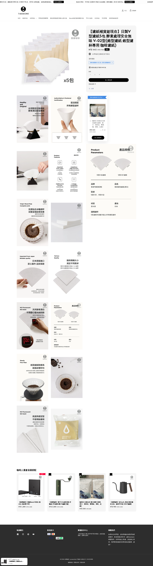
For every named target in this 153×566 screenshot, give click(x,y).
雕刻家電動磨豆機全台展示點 (58, 18)
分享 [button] (92, 88)
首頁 (19, 18)
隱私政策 (76, 562)
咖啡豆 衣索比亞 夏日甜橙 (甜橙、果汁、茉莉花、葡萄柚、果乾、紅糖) (98, 124)
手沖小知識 (89, 18)
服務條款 (70, 562)
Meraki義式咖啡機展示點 (76, 18)
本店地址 (97, 18)
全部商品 (32, 18)
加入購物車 (108, 80)
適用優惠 (92, 59)
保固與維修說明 (113, 18)
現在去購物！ (45, 2)
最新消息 (25, 18)
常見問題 (104, 18)
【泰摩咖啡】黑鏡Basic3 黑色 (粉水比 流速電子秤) (16, 561)
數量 (90, 71)
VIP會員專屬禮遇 (43, 18)
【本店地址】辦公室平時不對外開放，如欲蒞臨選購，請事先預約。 (91, 534)
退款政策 (82, 562)
